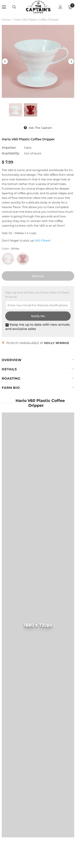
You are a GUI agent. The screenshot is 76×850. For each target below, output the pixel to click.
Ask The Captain (40, 127)
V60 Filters (42, 240)
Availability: (11, 153)
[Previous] (5, 61)
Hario (27, 147)
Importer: (9, 148)
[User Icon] (60, 7)
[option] (38, 61)
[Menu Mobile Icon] (4, 7)
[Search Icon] (17, 7)
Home (6, 19)
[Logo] (38, 7)
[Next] (71, 61)
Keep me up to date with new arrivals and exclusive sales (37, 327)
